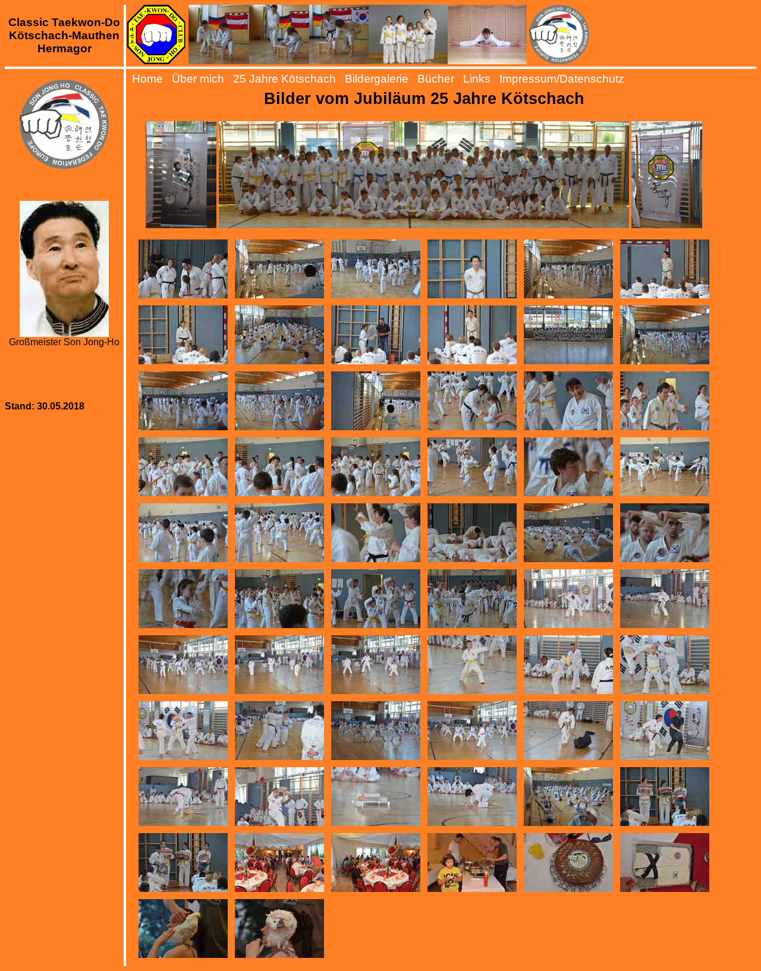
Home (147, 78)
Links (476, 78)
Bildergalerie (376, 78)
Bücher (435, 78)
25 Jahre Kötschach (284, 78)
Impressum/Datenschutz (561, 78)
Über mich (198, 78)
